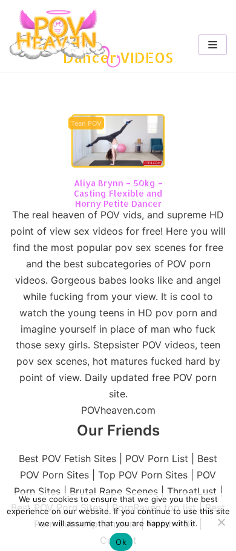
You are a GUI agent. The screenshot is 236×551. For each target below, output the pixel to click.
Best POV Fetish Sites (67, 458)
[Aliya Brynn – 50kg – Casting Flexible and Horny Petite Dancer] (118, 164)
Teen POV (86, 123)
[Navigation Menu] (212, 44)
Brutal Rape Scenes (114, 491)
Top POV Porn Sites (143, 475)
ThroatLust (192, 491)
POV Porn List (156, 458)
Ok (121, 542)
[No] (221, 522)
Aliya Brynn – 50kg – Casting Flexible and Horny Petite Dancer (118, 193)
